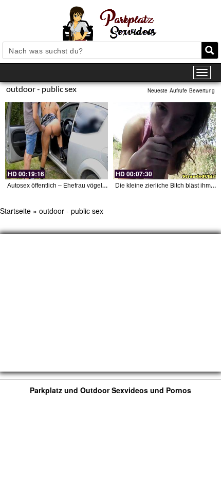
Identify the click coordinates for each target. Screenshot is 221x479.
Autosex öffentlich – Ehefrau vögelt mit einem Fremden (83, 185)
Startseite (15, 211)
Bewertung (202, 90)
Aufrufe (178, 90)
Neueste (158, 90)
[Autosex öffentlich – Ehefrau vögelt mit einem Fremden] (56, 140)
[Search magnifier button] (209, 50)
